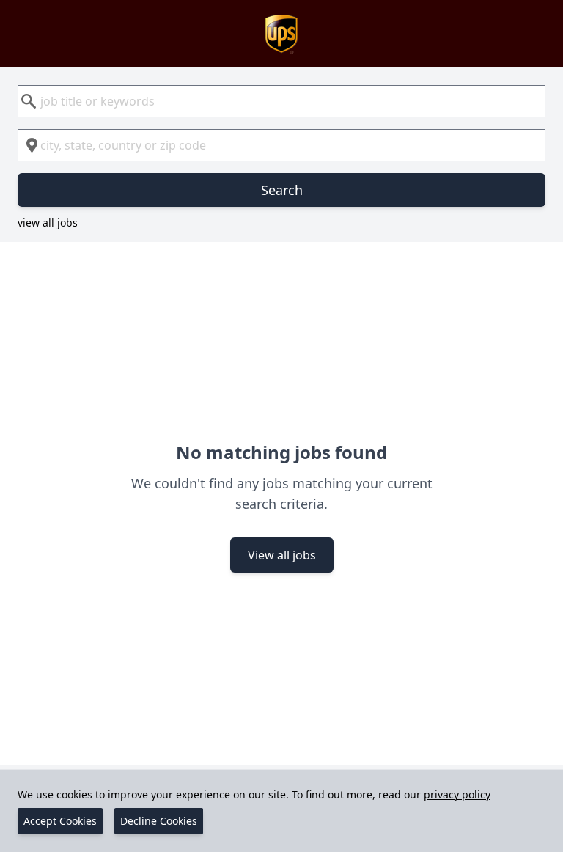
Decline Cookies (158, 821)
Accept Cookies (60, 821)
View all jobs (282, 555)
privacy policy (457, 794)
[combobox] (281, 101)
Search (282, 190)
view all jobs (48, 222)
